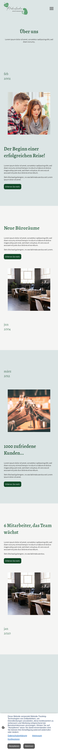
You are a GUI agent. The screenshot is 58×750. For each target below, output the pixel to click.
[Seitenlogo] (16, 8)
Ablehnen (29, 746)
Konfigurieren (14, 739)
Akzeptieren (14, 746)
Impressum (37, 736)
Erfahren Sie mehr (12, 186)
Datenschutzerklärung (17, 736)
